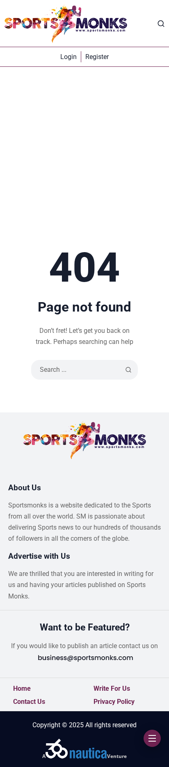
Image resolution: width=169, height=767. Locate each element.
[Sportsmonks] (65, 23)
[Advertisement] (84, 155)
